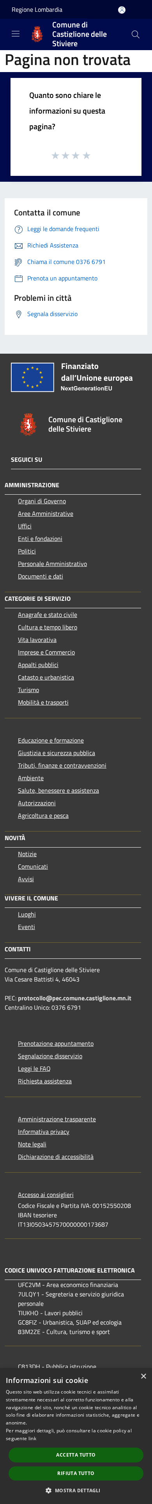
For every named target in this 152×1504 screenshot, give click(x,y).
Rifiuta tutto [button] (75, 1473)
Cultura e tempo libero (47, 627)
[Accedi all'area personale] (121, 10)
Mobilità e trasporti (43, 702)
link (32, 1438)
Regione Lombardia (37, 9)
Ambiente (31, 778)
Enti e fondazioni (40, 538)
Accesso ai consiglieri (46, 1194)
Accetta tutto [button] (75, 1455)
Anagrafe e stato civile (47, 614)
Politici (27, 551)
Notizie (27, 854)
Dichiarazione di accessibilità (56, 1156)
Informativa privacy (43, 1131)
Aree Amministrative (45, 513)
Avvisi (26, 879)
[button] (75, 1490)
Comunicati (33, 866)
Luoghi (27, 914)
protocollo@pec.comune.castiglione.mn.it (74, 998)
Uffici (25, 526)
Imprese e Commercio (46, 652)
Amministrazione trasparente (57, 1119)
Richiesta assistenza (45, 1081)
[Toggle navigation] (15, 33)
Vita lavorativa (37, 639)
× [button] (143, 1376)
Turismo (28, 689)
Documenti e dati (40, 576)
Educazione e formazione (51, 740)
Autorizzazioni (37, 803)
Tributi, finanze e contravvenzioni (62, 765)
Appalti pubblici (38, 664)
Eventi (26, 926)
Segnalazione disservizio (50, 1056)
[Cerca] (135, 34)
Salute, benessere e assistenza (58, 790)
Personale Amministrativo (52, 563)
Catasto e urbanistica (46, 677)
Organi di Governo (42, 501)
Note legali (32, 1144)
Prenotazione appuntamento (56, 1043)
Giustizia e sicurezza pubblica (56, 752)
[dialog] (76, 1436)
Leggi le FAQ (34, 1068)
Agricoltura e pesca (43, 815)
